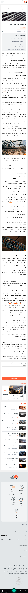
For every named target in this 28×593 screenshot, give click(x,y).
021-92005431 (12, 528)
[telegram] (18, 540)
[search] (2, 2)
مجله (25, 8)
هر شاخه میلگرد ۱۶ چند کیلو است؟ (18, 47)
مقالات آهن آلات (22, 8)
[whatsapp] (26, 540)
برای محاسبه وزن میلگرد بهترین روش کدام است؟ (15, 49)
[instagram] (10, 540)
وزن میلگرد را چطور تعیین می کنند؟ (17, 38)
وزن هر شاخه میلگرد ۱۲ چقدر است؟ (17, 41)
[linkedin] (2, 539)
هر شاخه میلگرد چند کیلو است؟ (11, 8)
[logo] (24, 2)
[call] (14, 590)
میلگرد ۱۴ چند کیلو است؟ (19, 44)
